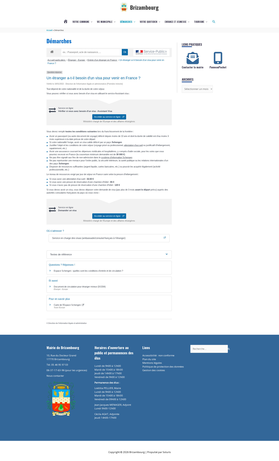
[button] (214, 22)
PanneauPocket (218, 67)
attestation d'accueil (133, 145)
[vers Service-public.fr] (151, 52)
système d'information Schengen (116, 157)
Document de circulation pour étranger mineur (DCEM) (80, 286)
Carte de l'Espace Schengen (67, 305)
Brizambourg (144, 7)
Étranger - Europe (76, 60)
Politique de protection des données (163, 366)
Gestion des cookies (153, 370)
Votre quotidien (148, 22)
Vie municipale (104, 22)
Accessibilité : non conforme (158, 355)
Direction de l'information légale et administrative (67, 323)
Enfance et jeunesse (175, 22)
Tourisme (199, 22)
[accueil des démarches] (52, 51)
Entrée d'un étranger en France (102, 60)
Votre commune (81, 22)
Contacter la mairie (192, 67)
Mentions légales (152, 362)
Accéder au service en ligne (108, 117)
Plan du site (149, 359)
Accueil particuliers (57, 60)
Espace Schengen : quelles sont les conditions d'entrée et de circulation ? (88, 271)
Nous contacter (55, 375)
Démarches (126, 22)
